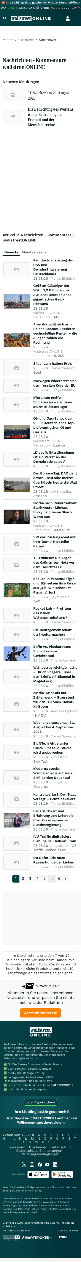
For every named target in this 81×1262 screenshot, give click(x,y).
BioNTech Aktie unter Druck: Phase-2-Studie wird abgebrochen (52, 748)
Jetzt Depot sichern (40, 1102)
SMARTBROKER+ (62, 1085)
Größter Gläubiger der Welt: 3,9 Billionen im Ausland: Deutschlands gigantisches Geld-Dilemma (52, 295)
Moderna (40, 786)
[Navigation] (5, 19)
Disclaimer (38, 1147)
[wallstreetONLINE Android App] (62, 1176)
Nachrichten (26, 39)
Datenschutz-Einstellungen (39, 1151)
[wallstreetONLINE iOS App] (38, 1176)
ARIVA (31, 1190)
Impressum (15, 1147)
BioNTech (40, 761)
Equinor (58, 445)
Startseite (8, 39)
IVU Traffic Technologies (54, 848)
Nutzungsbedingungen (40, 1154)
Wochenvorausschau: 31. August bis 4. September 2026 (54, 727)
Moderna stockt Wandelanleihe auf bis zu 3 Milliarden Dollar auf (54, 773)
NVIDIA (40, 715)
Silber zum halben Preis (52, 363)
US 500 (58, 356)
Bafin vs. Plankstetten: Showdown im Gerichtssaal (52, 651)
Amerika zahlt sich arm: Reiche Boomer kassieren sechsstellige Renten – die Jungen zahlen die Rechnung (55, 333)
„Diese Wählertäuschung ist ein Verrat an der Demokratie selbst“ (53, 457)
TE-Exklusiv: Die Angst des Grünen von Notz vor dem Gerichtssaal (54, 562)
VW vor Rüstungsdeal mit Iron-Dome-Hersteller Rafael (54, 541)
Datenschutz (61, 1147)
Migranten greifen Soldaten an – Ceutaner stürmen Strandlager (52, 402)
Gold (37, 372)
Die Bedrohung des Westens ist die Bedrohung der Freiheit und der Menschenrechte (50, 117)
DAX (55, 317)
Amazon (40, 496)
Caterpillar (61, 530)
